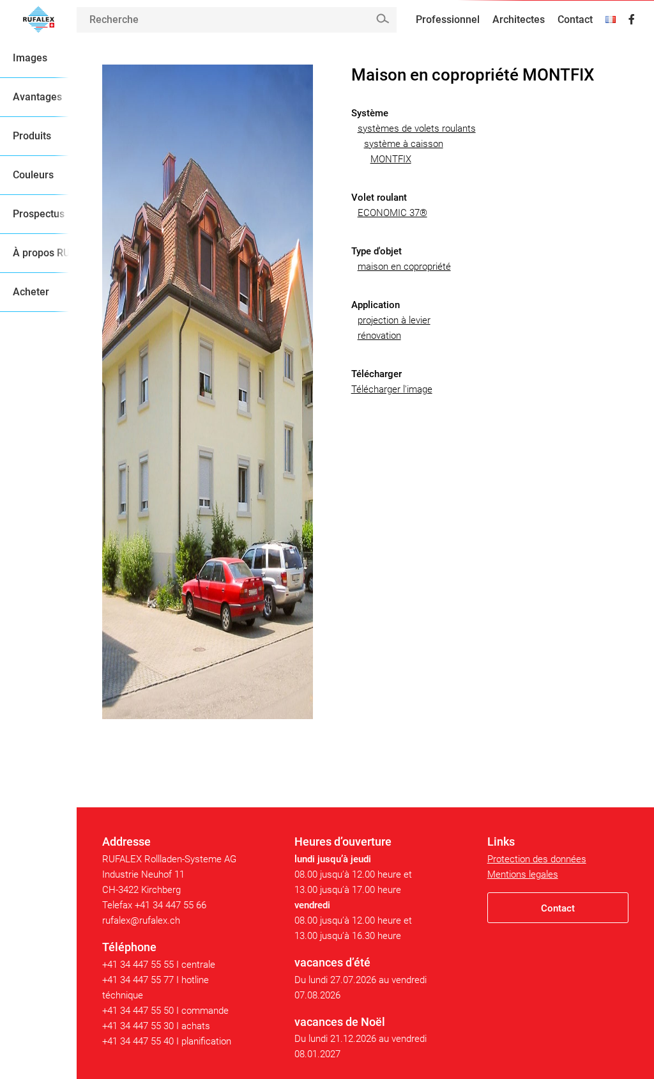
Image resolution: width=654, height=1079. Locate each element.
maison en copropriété (404, 266)
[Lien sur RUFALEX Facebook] (631, 20)
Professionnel (448, 19)
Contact (575, 19)
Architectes (518, 19)
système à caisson (403, 144)
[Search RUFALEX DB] (382, 19)
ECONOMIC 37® (392, 213)
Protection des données (536, 859)
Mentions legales (522, 874)
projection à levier (394, 320)
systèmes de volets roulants (417, 128)
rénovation (379, 335)
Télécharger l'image (391, 389)
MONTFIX (390, 159)
